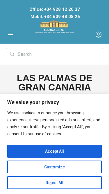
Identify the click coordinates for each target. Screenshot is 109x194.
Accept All (54, 151)
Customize (54, 167)
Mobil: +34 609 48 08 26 (55, 16)
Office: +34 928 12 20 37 (54, 9)
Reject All (54, 182)
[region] (54, 144)
